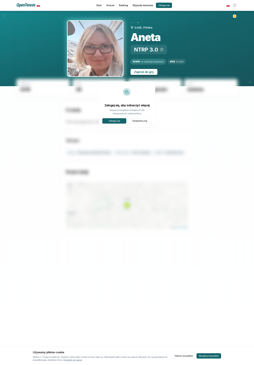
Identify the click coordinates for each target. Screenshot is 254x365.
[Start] (28, 5)
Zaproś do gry (144, 72)
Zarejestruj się (139, 121)
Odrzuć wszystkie (184, 356)
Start (99, 5)
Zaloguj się (164, 5)
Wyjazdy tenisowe (143, 5)
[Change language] (228, 5)
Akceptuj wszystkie (209, 356)
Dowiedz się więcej (72, 360)
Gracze (110, 5)
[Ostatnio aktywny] (234, 16)
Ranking (123, 5)
